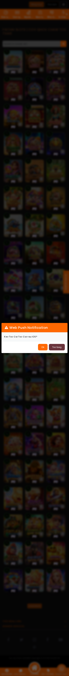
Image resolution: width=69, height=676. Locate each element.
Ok (42, 347)
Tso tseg (56, 347)
